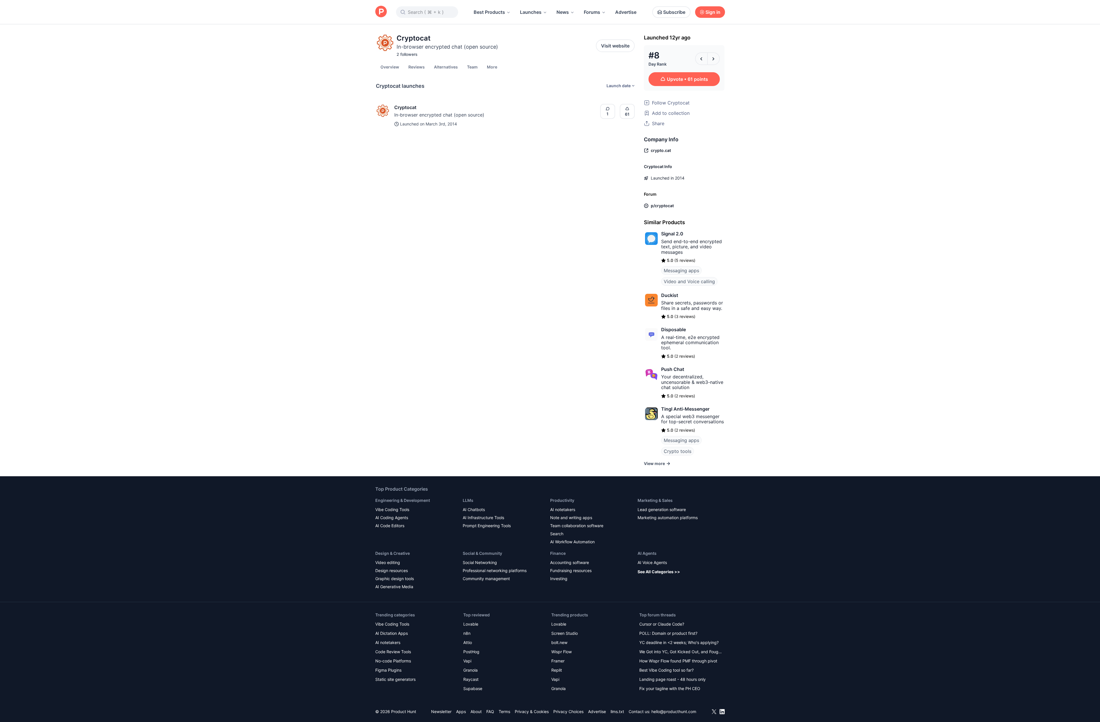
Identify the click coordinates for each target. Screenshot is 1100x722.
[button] (492, 67)
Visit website (615, 46)
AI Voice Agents (652, 562)
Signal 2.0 (672, 234)
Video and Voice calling (689, 281)
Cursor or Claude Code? (661, 624)
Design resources (391, 570)
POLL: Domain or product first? (668, 633)
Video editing (387, 562)
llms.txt (617, 711)
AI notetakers (562, 509)
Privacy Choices (568, 711)
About (476, 711)
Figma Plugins (388, 670)
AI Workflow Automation (572, 541)
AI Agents (647, 553)
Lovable (470, 624)
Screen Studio (564, 633)
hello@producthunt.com (673, 711)
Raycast (471, 679)
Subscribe (674, 12)
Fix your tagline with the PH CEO (669, 688)
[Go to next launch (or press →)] (713, 58)
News (562, 12)
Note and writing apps (571, 517)
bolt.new (559, 642)
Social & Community (482, 553)
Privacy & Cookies (532, 711)
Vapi (467, 660)
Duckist (669, 295)
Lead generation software (662, 509)
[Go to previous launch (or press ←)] (701, 58)
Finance (558, 553)
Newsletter (441, 711)
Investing (558, 578)
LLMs (468, 500)
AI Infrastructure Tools (483, 517)
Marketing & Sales (655, 500)
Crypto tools (677, 451)
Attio (467, 642)
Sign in (712, 12)
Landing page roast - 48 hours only (672, 679)
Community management (486, 578)
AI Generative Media (394, 586)
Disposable (673, 329)
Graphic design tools (394, 578)
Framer (558, 660)
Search (556, 533)
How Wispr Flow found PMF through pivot (678, 660)
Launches (531, 12)
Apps (461, 711)
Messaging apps (681, 270)
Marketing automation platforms (668, 517)
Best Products (489, 12)
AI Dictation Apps (391, 633)
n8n (466, 633)
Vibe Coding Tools (392, 509)
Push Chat (672, 369)
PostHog (471, 651)
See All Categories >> (659, 571)
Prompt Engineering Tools (487, 525)
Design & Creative (392, 553)
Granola (470, 670)
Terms (504, 711)
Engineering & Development (402, 500)
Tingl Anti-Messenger (685, 409)
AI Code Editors (389, 525)
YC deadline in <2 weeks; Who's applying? (679, 642)
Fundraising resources (571, 570)
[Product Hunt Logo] (381, 12)
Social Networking (480, 562)
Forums (592, 12)
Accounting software (569, 562)
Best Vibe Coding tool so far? (666, 670)
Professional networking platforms (495, 570)
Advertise (625, 12)
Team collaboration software (576, 525)
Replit (556, 670)
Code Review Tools (393, 651)
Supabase (472, 688)
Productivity (562, 500)
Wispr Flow (561, 651)
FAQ (490, 711)
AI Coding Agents (391, 517)
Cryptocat (405, 107)
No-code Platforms (393, 660)
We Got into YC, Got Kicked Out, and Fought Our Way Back (680, 652)
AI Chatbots (474, 509)
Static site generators (395, 679)
